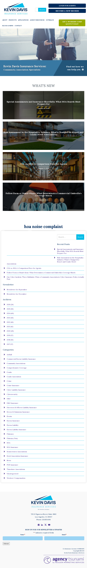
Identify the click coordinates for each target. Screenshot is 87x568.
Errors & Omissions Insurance (18, 412)
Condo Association (14, 377)
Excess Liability (12, 425)
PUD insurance (12, 465)
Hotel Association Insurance (17, 456)
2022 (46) (10, 322)
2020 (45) (10, 331)
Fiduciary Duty (12, 438)
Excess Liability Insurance (16, 430)
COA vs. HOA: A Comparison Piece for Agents (43, 164)
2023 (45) (10, 318)
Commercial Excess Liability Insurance (21, 359)
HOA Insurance (12, 447)
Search (42, 10)
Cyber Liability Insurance (16, 390)
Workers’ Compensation (16, 478)
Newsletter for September (17, 290)
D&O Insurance (12, 403)
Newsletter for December (17, 294)
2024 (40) (10, 313)
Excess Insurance (13, 421)
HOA (8, 443)
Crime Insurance (13, 385)
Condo (9, 372)
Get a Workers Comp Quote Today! (72, 23)
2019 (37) (10, 335)
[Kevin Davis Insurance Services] (16, 8)
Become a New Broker (67, 11)
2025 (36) (10, 309)
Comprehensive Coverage (17, 368)
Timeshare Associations (16, 469)
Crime (9, 381)
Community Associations (16, 363)
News (9, 460)
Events (9, 416)
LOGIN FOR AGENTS (67, 6)
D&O (8, 399)
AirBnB (9, 355)
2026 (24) (10, 305)
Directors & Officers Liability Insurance (22, 408)
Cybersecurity (12, 394)
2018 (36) (10, 340)
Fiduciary (10, 434)
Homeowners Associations (17, 452)
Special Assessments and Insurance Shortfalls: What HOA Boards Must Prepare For (43, 102)
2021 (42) (10, 327)
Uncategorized (12, 474)
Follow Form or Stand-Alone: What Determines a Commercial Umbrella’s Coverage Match (43, 194)
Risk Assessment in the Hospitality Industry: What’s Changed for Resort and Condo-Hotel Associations (43, 133)
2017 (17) (10, 344)
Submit (6, 544)
